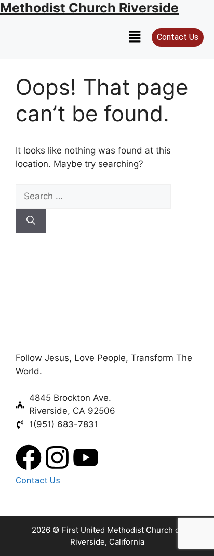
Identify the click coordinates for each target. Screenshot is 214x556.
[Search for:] (93, 196)
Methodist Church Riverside (89, 8)
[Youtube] (86, 457)
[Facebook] (29, 457)
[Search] (31, 220)
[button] (135, 37)
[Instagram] (57, 457)
